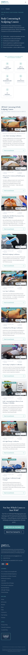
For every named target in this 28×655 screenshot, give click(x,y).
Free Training (4, 615)
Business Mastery (5, 587)
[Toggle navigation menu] (25, 2)
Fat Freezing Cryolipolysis (7, 585)
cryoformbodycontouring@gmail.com (12, 556)
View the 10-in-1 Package (13, 527)
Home (2, 8)
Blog (2, 607)
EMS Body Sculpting (6, 578)
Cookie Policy (4, 630)
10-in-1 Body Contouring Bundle (9, 571)
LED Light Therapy (5, 590)
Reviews (3, 604)
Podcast (3, 617)
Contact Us (4, 612)
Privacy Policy (4, 624)
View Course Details (9, 150)
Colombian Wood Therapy (7, 583)
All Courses (3, 602)
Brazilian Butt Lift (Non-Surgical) (8, 576)
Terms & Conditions (6, 627)
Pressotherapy (4, 592)
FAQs (2, 609)
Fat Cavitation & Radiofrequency (9, 573)
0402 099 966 (6, 558)
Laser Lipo (3, 580)
